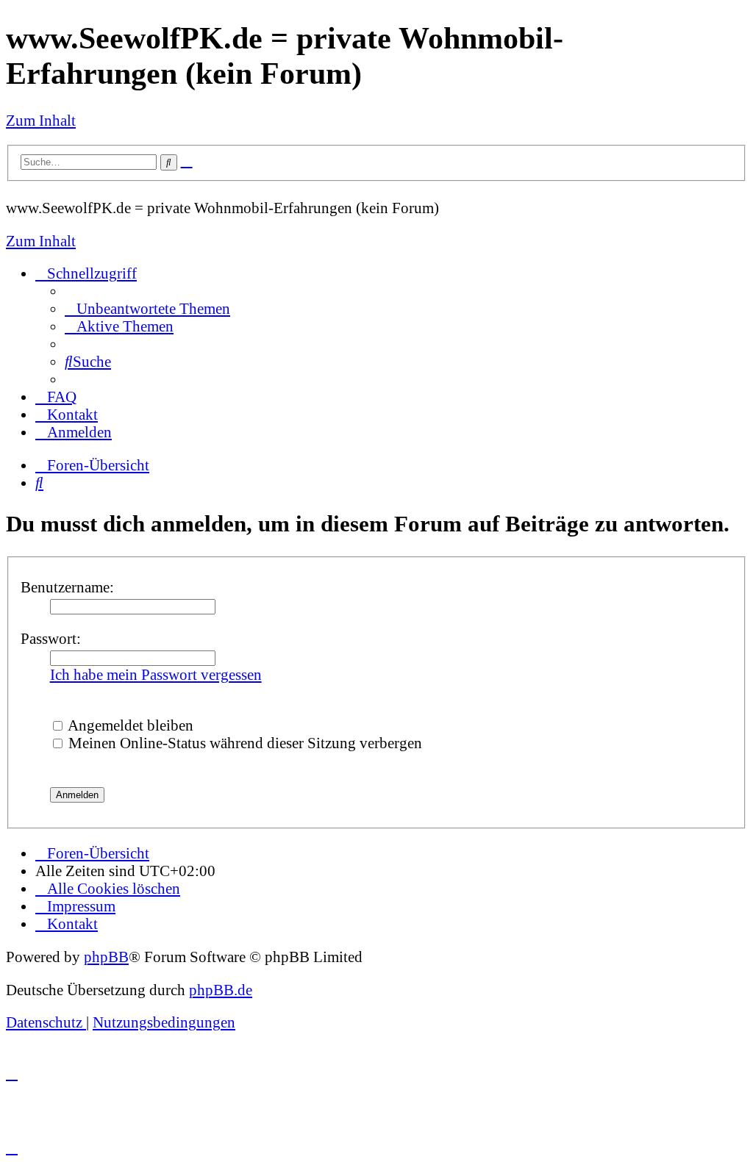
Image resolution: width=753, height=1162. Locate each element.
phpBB (106, 956)
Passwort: (51, 638)
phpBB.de (220, 989)
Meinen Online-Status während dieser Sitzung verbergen (243, 742)
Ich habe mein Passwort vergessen (156, 674)
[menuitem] (147, 308)
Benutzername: (67, 586)
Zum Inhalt (41, 120)
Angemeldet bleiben (129, 725)
